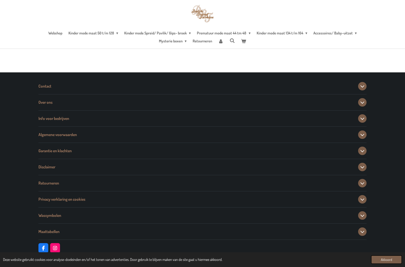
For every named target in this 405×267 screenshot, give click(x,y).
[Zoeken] (232, 40)
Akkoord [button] (386, 259)
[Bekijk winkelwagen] (243, 41)
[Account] (220, 41)
